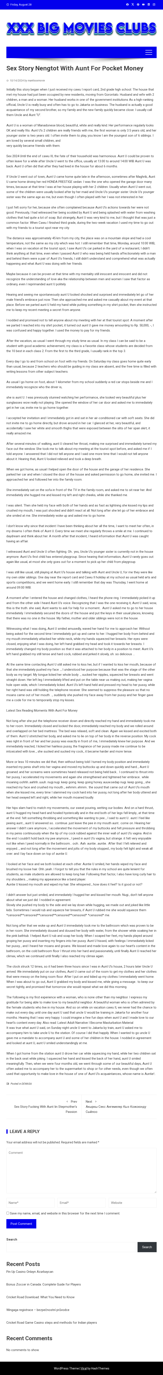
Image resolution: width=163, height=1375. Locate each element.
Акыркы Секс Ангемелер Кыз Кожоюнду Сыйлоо (116, 1107)
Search (11, 1239)
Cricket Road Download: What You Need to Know (40, 1297)
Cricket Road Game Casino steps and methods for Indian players (51, 1323)
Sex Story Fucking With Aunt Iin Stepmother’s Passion (45, 1107)
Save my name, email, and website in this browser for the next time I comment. (65, 1213)
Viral (84, 1368)
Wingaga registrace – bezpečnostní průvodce (37, 1310)
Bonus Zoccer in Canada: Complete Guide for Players (43, 1284)
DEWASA (27, 1083)
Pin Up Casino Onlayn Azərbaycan (29, 1272)
